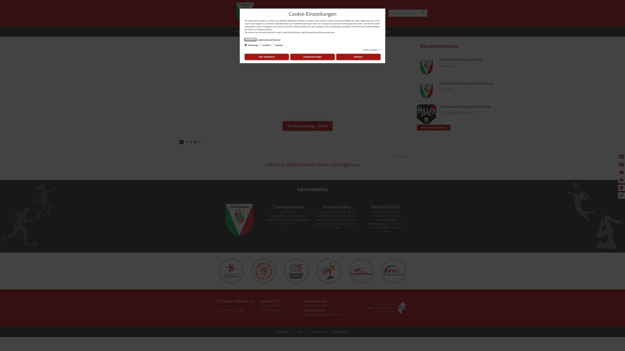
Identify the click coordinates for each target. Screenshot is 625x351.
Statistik (279, 45)
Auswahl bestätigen (312, 57)
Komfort (266, 45)
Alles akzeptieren (267, 57)
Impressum (250, 39)
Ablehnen (358, 57)
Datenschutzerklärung (269, 39)
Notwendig (253, 45)
